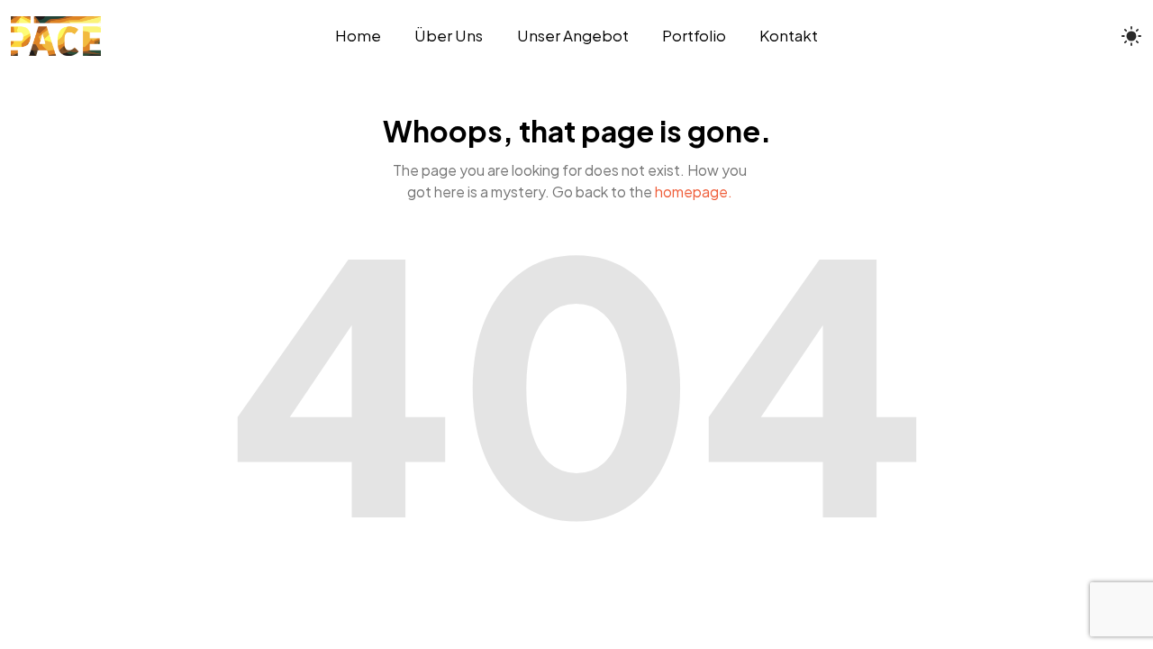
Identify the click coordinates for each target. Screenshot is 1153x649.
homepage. (693, 191)
